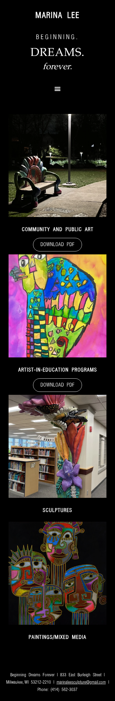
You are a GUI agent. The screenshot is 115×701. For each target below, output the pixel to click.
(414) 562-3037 (64, 689)
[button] (58, 88)
